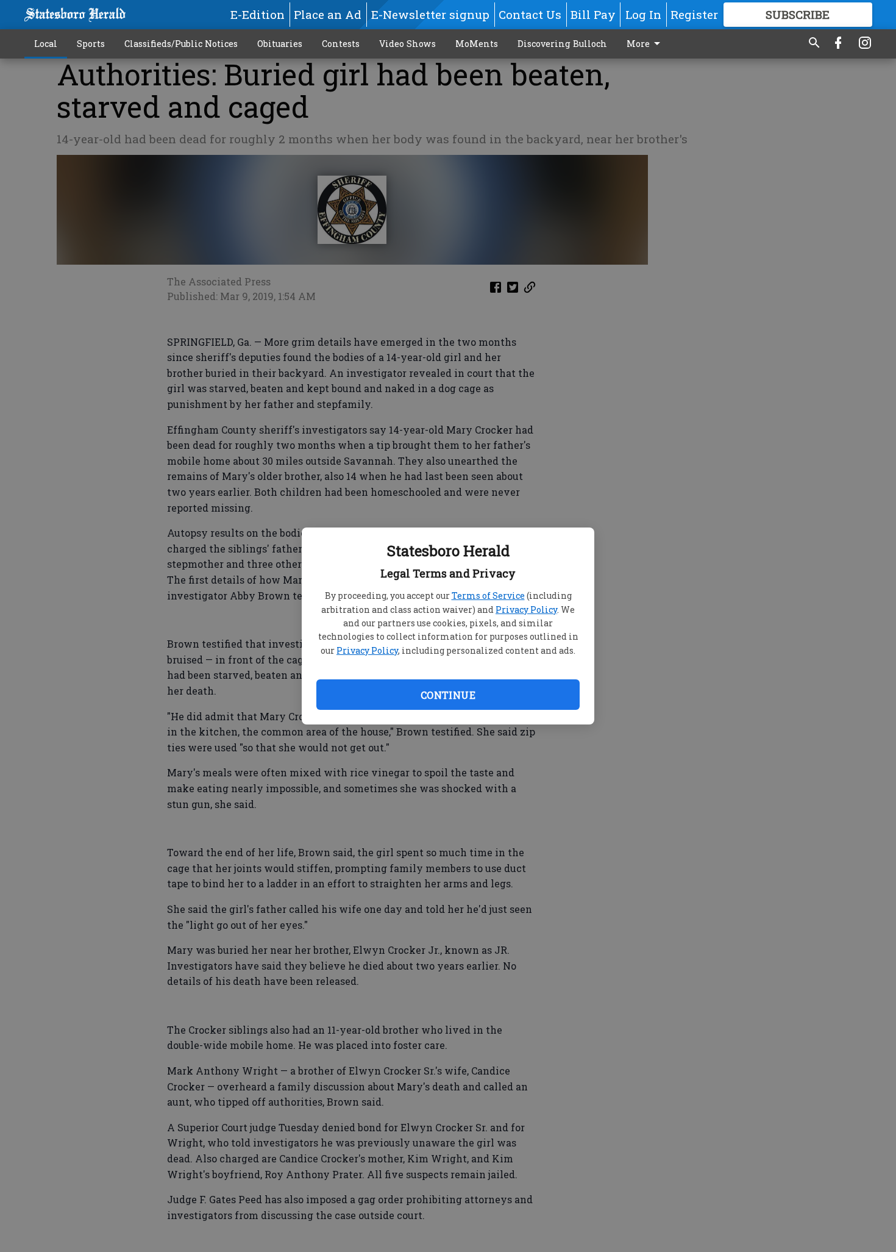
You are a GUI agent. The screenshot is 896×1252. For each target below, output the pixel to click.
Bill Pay (593, 14)
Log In (643, 14)
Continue (448, 695)
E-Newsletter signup (430, 14)
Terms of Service (488, 595)
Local (45, 43)
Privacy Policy (526, 609)
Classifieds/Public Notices (181, 43)
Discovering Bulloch (562, 43)
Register (694, 14)
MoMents (476, 43)
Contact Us (530, 14)
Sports (91, 43)
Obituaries (279, 43)
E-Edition (257, 14)
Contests (341, 43)
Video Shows (407, 43)
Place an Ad (327, 14)
